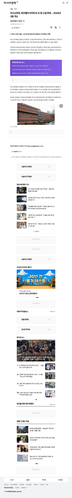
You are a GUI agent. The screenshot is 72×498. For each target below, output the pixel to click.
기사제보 (42, 484)
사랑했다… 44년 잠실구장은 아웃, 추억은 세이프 (42, 458)
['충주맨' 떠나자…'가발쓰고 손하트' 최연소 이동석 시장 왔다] (22, 228)
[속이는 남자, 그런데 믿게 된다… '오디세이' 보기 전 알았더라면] (22, 442)
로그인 (12, 480)
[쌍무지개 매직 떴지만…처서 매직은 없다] (22, 433)
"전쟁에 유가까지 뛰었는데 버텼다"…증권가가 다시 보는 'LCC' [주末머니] (30, 66)
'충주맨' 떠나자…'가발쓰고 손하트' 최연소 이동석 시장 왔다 (41, 225)
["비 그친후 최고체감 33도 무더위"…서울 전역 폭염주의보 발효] (22, 193)
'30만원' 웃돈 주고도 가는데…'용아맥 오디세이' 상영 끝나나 (41, 199)
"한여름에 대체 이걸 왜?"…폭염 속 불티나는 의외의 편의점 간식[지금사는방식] (41, 207)
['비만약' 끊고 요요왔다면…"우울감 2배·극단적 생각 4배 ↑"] (22, 219)
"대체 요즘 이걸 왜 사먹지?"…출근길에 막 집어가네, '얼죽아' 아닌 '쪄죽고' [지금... (32, 69)
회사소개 (6, 484)
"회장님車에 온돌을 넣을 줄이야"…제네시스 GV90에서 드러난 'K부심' (42, 448)
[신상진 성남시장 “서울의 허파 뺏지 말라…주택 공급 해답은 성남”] (50, 397)
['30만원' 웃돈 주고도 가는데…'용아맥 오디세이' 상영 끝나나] (22, 202)
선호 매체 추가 (16, 28)
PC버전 (44, 480)
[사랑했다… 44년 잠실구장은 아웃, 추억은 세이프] (22, 461)
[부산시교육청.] (36, 114)
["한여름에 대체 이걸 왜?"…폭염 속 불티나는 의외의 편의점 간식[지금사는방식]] (22, 210)
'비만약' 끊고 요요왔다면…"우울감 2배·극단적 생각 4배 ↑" (41, 216)
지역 (15, 9)
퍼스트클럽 (28, 484)
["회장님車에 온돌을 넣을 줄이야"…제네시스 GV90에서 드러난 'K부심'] (22, 451)
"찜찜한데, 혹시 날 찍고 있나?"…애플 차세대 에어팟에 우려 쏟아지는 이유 (30, 73)
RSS (47, 484)
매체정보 (23, 488)
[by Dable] (52, 404)
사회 (11, 9)
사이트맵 (60, 480)
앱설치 (28, 480)
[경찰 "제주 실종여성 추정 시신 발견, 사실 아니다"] (50, 388)
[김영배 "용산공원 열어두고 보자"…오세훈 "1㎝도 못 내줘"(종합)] (50, 378)
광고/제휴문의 (14, 484)
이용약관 (17, 488)
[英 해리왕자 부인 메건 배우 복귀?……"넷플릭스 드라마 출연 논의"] (50, 369)
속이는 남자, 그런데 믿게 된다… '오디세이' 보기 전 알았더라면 (42, 439)
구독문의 (35, 484)
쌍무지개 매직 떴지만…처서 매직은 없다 (42, 429)
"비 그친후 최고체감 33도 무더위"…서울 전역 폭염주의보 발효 (41, 190)
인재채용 (21, 484)
